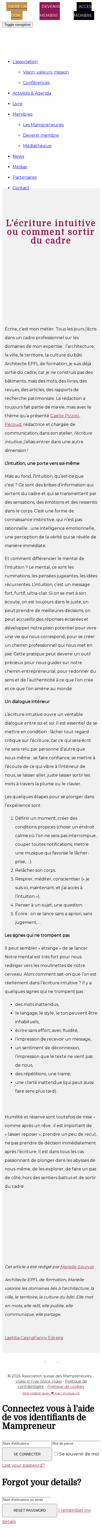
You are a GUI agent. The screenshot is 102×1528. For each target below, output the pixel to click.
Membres (22, 114)
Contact (21, 187)
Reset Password (30, 1510)
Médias (20, 166)
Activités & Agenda (32, 93)
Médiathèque (37, 145)
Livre (17, 103)
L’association (25, 61)
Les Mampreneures (43, 124)
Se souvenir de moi (78, 1453)
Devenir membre (41, 135)
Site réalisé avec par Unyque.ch (51, 1393)
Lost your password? (23, 1465)
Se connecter (27, 1454)
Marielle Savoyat (77, 1266)
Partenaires (25, 177)
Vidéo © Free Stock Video (38, 1381)
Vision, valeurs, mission (46, 72)
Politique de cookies (65, 1386)
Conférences (36, 82)
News (18, 156)
